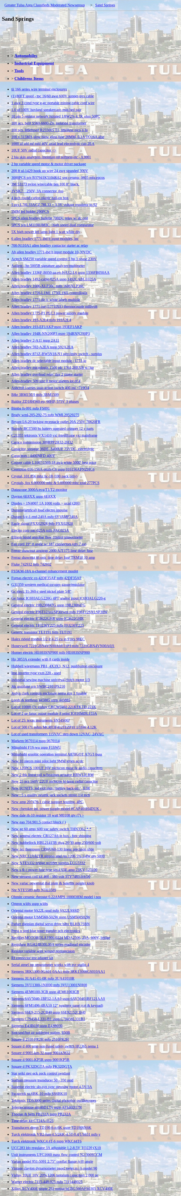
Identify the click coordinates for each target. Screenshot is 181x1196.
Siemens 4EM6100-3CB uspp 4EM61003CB (45, 992)
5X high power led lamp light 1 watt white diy (45, 232)
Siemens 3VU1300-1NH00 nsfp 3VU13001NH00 (49, 985)
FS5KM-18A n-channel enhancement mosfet (44, 571)
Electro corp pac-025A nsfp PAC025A (40, 530)
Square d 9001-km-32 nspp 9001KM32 (40, 1053)
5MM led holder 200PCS (30, 212)
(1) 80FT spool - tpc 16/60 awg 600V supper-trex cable (52, 96)
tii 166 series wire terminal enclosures (39, 89)
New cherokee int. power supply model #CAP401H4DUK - (56, 809)
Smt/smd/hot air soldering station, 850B (40, 1033)
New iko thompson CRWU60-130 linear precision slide (52, 849)
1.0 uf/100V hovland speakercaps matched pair (46, 110)
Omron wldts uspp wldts (29, 904)
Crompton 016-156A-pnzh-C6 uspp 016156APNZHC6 (53, 469)
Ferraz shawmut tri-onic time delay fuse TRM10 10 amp (53, 557)
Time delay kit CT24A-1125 (32, 1121)
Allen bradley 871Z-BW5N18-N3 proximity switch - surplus (56, 354)
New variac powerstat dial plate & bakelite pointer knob (52, 883)
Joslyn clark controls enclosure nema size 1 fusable (49, 693)
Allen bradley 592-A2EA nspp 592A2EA (42, 347)
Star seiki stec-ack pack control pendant (40, 1073)
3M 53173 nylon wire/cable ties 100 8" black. (45, 184)
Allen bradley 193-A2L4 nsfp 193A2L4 (41, 320)
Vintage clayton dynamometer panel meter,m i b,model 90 (54, 1168)
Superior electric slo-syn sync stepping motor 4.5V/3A (51, 1087)
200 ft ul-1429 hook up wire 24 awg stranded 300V (49, 171)
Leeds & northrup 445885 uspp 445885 (40, 700)
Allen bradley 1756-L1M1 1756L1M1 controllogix (49, 293)
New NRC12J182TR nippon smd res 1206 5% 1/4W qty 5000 (58, 856)
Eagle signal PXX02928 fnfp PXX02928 (42, 524)
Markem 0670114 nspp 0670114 (35, 741)
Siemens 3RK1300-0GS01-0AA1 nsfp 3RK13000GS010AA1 (58, 972)
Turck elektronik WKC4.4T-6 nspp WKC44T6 (46, 1141)
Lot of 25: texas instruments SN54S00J (40, 720)
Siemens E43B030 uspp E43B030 (36, 1026)
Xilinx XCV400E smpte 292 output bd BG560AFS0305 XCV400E (62, 1189)
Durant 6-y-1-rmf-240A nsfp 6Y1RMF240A (44, 517)
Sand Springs (105, 5)
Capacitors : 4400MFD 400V (33, 456)
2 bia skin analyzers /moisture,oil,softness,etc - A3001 (51, 157)
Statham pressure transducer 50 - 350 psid (42, 1080)
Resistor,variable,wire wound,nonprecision (43, 951)
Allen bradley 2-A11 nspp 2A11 (35, 340)
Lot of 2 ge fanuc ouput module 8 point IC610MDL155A (54, 713)
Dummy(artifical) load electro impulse (39, 510)
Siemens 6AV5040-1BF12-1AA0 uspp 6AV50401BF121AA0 (58, 999)
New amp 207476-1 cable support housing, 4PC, (47, 802)
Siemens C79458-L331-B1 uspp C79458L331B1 (48, 1019)
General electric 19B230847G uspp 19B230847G (48, 605)
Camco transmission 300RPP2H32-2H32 (42, 442)
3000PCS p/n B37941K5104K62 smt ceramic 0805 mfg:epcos (58, 178)
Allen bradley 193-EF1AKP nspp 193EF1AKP (46, 327)
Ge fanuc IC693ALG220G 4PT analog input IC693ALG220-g (58, 598)
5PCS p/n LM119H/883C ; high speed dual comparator (52, 225)
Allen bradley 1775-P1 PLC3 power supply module (49, 313)
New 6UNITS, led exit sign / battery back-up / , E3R (50, 788)
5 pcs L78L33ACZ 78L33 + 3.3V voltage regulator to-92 (54, 205)
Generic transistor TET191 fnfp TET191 (41, 632)
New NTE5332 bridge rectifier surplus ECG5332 (48, 863)
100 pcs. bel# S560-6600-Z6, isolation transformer (48, 123)
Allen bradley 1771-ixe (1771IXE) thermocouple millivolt (54, 306)
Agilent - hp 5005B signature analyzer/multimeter (48, 266)
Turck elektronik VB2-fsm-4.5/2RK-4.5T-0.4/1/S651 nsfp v (55, 1134)
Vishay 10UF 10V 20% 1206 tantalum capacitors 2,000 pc (55, 1175)
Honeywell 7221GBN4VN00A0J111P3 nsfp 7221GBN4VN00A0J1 (63, 646)
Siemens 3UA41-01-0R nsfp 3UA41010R (42, 978)
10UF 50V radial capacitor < (33, 150)
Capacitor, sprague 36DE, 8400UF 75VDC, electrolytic (52, 449)
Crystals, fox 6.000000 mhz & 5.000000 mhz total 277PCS (55, 483)
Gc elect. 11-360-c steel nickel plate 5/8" (41, 591)
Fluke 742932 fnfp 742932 (31, 564)
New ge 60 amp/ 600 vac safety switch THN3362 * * (51, 829)
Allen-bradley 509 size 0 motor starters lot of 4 (45, 381)
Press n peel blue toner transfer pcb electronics (45, 931)
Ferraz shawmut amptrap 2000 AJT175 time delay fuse (52, 551)
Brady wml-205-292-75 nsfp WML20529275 (45, 415)
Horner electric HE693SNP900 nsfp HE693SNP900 (50, 652)
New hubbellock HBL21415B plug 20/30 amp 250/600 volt (56, 843)
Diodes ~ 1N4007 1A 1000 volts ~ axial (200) (45, 503)
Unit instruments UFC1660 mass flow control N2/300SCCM (56, 1155)
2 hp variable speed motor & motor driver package (48, 164)
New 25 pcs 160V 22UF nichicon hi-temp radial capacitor (54, 781)
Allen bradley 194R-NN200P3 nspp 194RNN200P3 (50, 334)
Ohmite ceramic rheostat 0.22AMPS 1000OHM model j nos (56, 897)
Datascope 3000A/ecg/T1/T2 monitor (39, 490)
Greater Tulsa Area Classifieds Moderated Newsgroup (44, 5)
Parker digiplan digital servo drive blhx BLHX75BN (50, 924)
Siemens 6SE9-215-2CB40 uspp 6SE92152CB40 (48, 1012)
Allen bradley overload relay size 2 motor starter (47, 374)
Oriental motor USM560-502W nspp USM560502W (50, 917)
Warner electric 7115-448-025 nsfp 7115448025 (46, 1182)
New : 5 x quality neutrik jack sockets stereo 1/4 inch (50, 795)
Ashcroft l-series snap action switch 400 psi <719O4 (50, 388)
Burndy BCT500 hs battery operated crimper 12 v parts (52, 429)
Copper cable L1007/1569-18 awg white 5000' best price (53, 462)
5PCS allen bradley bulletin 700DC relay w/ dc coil (49, 218)
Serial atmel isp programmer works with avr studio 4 (50, 965)
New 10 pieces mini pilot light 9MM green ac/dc (47, 761)
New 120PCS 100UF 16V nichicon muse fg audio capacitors (57, 768)
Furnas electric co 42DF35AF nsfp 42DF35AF (46, 578)
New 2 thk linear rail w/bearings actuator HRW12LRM (52, 775)
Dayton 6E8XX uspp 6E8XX (33, 496)
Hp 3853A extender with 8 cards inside (40, 659)
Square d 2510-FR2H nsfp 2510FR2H (40, 1039)
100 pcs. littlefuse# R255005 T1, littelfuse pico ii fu (49, 130)
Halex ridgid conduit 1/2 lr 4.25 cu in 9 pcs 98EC (48, 639)
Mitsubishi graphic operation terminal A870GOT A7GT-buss (56, 754)
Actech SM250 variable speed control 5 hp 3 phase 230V (54, 259)
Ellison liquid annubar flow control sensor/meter (47, 537)
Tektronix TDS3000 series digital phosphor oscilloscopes (53, 1100)
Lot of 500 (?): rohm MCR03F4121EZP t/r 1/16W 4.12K (54, 727)
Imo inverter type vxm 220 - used (36, 673)
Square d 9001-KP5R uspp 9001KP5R (40, 1060)
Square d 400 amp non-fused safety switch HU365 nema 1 (55, 1046)
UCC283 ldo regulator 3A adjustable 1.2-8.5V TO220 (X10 (56, 1148)
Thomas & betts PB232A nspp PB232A (41, 1114)
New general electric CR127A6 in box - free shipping (51, 836)
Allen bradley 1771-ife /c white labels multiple (45, 300)
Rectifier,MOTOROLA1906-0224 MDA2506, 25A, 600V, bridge (60, 938)
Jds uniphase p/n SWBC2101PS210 (38, 686)
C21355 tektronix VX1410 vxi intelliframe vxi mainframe (54, 435)
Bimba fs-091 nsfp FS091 (30, 408)
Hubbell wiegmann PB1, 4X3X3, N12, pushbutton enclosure (57, 666)
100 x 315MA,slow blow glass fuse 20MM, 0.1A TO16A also (57, 137)
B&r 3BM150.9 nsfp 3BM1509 (35, 395)
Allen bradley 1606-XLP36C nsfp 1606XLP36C (47, 286)
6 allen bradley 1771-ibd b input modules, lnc (45, 239)
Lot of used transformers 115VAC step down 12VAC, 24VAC (57, 734)
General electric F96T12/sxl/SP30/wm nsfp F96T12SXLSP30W (59, 612)
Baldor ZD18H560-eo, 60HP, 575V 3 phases (45, 401)
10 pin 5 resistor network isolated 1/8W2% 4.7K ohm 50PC (55, 116)
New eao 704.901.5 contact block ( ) (38, 822)
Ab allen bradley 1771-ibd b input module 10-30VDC (51, 252)
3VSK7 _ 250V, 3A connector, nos (37, 191)
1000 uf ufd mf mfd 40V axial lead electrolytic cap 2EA (53, 144)
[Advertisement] (87, 37)
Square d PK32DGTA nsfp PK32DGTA (41, 1066)
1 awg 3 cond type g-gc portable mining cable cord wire (53, 103)
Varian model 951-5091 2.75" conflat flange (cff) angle (52, 1161)
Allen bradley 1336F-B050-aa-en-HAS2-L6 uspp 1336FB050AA (60, 273)
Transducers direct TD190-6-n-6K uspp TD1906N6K (51, 1128)
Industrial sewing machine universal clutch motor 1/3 (50, 680)
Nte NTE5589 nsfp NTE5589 (33, 890)
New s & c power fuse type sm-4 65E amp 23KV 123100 (54, 870)
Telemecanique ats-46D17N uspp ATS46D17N (46, 1107)
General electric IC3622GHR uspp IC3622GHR (47, 618)
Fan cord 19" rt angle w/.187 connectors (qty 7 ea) (48, 544)
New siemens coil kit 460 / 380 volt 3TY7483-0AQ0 (50, 877)
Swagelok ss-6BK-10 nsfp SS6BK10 (39, 1094)
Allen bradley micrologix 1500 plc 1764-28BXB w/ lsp (52, 368)
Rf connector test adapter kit (32, 958)
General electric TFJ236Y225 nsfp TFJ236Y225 (47, 625)
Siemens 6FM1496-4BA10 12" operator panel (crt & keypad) (57, 1005)
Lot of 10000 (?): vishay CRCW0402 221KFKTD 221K (53, 707)
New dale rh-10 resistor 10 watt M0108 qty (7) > (47, 815)
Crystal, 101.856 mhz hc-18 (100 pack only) (44, 476)
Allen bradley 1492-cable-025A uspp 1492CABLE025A (53, 279)
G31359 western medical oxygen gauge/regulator (48, 585)
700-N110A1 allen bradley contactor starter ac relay (49, 245)
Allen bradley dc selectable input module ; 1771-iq (48, 361)
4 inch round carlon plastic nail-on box (40, 198)
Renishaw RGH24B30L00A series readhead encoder (50, 944)
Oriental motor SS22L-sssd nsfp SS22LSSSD (45, 910)
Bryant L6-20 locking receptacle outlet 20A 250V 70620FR (55, 422)
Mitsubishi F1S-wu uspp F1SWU (36, 747)
